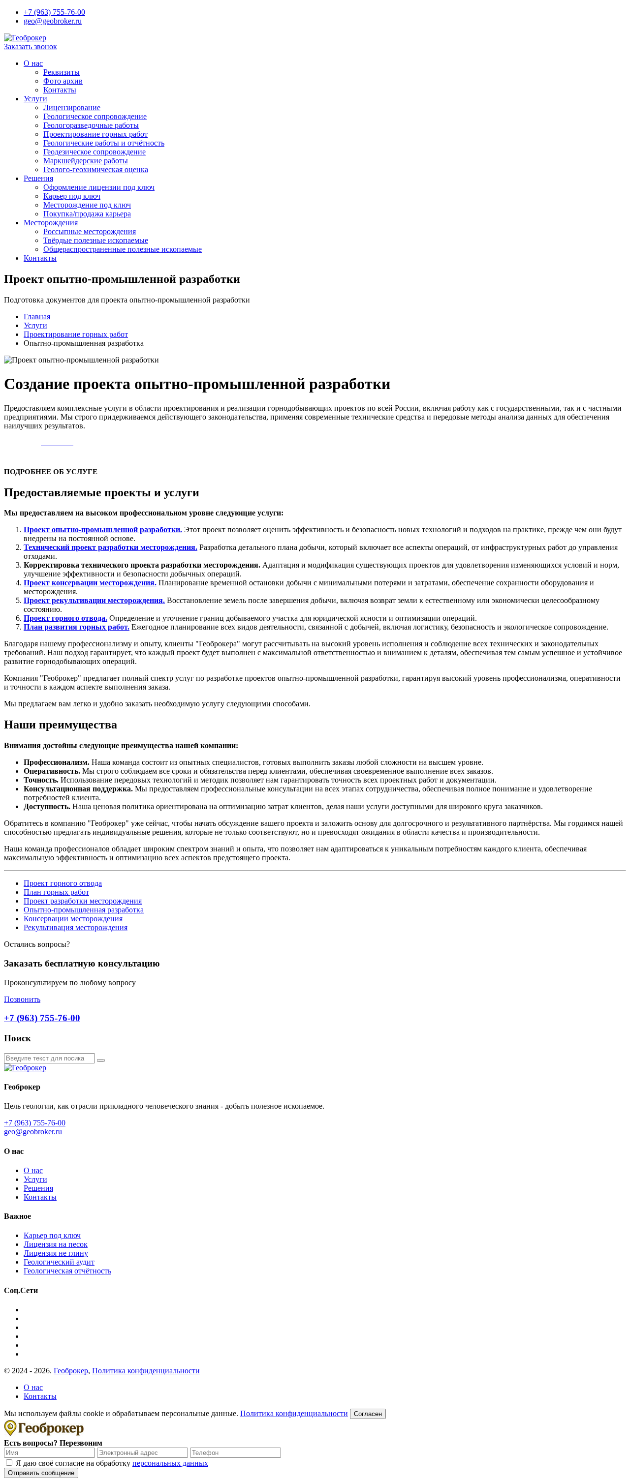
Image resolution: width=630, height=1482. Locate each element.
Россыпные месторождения (89, 231)
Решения (38, 178)
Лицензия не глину (56, 1253)
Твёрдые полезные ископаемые (95, 240)
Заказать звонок (30, 46)
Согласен (368, 1414)
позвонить (21, 442)
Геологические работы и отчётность (103, 143)
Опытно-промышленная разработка (84, 910)
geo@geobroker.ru (53, 21)
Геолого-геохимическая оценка (95, 169)
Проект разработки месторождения (83, 901)
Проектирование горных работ (95, 134)
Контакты (59, 90)
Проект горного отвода (63, 883)
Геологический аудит (59, 1262)
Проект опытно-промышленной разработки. (103, 529)
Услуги (35, 98)
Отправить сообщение (41, 1473)
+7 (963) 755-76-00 (54, 12)
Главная (37, 316)
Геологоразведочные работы (91, 125)
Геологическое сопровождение (95, 116)
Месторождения (51, 222)
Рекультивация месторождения (75, 927)
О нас (33, 63)
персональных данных (170, 1463)
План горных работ (56, 892)
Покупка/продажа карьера (87, 214)
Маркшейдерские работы (85, 160)
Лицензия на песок (56, 1244)
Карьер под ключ (71, 196)
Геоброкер (71, 1370)
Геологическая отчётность (67, 1271)
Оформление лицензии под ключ (99, 187)
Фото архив (63, 81)
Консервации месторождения (73, 918)
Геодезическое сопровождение (94, 152)
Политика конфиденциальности (146, 1370)
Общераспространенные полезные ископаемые (122, 249)
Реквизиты (61, 72)
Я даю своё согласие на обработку (112, 1463)
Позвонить (22, 999)
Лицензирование (71, 107)
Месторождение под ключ (87, 205)
